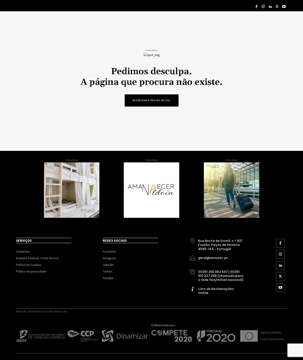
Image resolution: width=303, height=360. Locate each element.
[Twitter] (277, 6)
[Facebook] (256, 6)
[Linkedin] (270, 6)
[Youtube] (283, 6)
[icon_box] (217, 243)
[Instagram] (263, 6)
